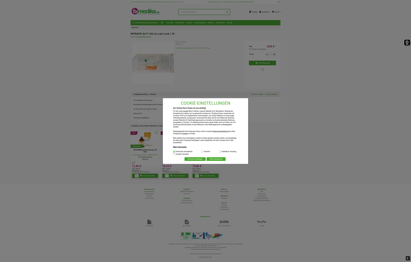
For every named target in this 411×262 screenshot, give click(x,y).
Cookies (185, 134)
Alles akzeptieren (216, 159)
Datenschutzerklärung (220, 131)
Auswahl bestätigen (195, 159)
